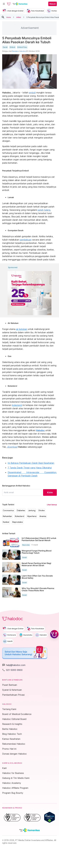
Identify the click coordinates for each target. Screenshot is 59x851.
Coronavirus (8, 510)
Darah (5, 47)
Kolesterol (19, 516)
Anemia (43, 516)
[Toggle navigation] (3, 3)
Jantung (31, 510)
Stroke (41, 510)
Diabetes (21, 510)
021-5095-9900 (12, 670)
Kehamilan (7, 516)
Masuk (52, 4)
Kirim (50, 492)
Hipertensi (31, 516)
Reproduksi (17, 522)
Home (8, 17)
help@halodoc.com (13, 665)
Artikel (18, 17)
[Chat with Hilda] (54, 634)
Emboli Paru (22, 47)
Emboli (12, 47)
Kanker (6, 522)
